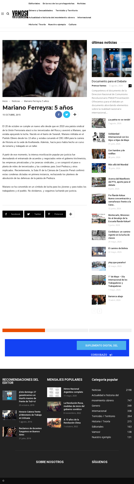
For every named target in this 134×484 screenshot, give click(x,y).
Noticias (16, 101)
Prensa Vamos (99, 85)
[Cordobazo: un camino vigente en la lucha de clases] (99, 235)
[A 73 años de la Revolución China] (54, 423)
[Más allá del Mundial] (99, 168)
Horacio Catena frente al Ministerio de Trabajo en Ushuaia (30, 415)
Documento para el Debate (109, 81)
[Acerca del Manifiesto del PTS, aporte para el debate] (99, 182)
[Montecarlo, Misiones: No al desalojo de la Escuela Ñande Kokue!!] (99, 218)
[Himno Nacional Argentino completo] (54, 392)
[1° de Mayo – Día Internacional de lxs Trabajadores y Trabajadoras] (99, 280)
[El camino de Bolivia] (99, 252)
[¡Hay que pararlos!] (99, 266)
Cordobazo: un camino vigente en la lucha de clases (119, 235)
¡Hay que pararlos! (117, 262)
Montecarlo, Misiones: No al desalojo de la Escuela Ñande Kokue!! (119, 218)
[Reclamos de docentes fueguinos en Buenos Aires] (9, 432)
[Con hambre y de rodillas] (99, 154)
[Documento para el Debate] (112, 62)
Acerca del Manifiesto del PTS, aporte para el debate (119, 182)
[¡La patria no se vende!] (99, 123)
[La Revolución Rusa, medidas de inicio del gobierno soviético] (54, 406)
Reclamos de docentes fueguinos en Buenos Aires (30, 431)
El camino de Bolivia (118, 248)
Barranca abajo (115, 296)
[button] (7, 14)
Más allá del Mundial (118, 164)
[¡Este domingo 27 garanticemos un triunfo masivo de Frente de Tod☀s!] (9, 395)
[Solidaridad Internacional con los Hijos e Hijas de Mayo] (99, 137)
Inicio (5, 101)
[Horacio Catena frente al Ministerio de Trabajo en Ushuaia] (9, 415)
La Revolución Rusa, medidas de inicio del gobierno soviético (74, 406)
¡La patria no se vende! (119, 120)
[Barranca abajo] (99, 300)
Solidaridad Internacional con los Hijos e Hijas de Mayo (118, 137)
